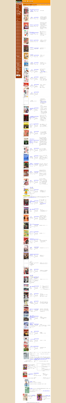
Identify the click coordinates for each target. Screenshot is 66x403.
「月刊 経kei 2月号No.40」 (46, 390)
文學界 (31, 247)
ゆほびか (31, 156)
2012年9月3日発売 (36, 224)
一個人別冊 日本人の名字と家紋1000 (31, 117)
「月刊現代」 (31, 381)
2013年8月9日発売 (36, 163)
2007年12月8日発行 (36, 373)
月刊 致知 (31, 275)
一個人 (32, 77)
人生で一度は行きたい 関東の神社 (31, 10)
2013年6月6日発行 (36, 171)
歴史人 (32, 17)
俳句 (31, 92)
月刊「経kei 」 (31, 388)
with (29, 365)
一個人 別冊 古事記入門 (31, 164)
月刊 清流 (31, 187)
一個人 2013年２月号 (43, 203)
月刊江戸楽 (31, 54)
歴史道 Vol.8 (31, 47)
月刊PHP (32, 62)
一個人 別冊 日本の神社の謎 (31, 201)
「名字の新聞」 (33, 395)
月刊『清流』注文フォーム (32, 197)
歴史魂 (31, 171)
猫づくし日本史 (43, 71)
